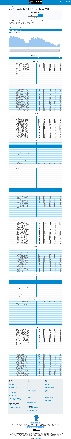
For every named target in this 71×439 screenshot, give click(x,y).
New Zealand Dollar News (49, 391)
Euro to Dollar (29, 387)
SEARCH (66, 1)
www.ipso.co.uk (56, 435)
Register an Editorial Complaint (13, 388)
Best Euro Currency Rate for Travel (32, 407)
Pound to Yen (29, 393)
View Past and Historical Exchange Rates (15, 27)
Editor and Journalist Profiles (13, 387)
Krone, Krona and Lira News (49, 398)
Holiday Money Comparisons (31, 404)
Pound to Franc (29, 394)
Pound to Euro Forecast (12, 393)
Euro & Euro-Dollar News (49, 388)
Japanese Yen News (48, 394)
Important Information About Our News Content (35, 427)
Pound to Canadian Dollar (31, 391)
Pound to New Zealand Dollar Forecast (15, 399)
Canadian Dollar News (48, 393)
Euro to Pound (29, 384)
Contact (10, 381)
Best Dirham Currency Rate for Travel (33, 411)
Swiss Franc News (48, 396)
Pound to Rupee (29, 396)
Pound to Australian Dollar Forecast (14, 398)
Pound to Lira (29, 397)
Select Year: (35, 12)
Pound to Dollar (29, 385)
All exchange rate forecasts (13, 392)
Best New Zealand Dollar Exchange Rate (15, 409)
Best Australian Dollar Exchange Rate (14, 407)
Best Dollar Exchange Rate (13, 406)
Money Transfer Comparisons (31, 402)
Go (41, 15)
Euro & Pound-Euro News (49, 385)
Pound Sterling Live (38, 438)
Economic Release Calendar (31, 401)
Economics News (48, 400)
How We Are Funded (12, 384)
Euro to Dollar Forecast (12, 396)
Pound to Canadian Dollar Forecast (14, 401)
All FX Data (28, 381)
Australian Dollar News (48, 390)
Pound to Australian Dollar (31, 388)
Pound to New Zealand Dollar (31, 390)
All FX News (47, 383)
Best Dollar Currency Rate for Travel (32, 409)
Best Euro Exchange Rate (13, 404)
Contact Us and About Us (35, 422)
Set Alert (36, 17)
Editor (58, 434)
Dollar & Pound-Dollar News (49, 387)
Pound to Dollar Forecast (12, 395)
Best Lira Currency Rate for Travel (32, 410)
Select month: (33, 55)
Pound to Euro (29, 383)
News (46, 381)
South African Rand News (49, 397)
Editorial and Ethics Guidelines (13, 385)
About (10, 383)
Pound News (47, 384)
